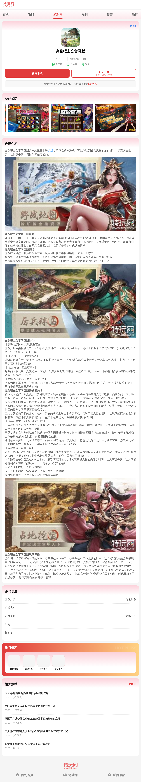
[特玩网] (70, 4)
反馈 (134, 26)
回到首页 (27, 775)
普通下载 (37, 73)
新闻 (135, 14)
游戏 (50, 150)
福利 (85, 14)
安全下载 (104, 73)
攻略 (31, 14)
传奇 (110, 14)
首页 (6, 14)
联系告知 (92, 84)
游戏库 (58, 14)
